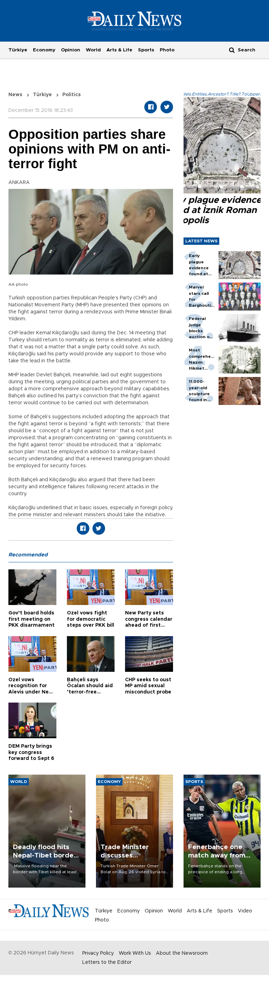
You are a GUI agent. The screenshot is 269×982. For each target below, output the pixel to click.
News (15, 94)
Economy (44, 50)
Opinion (70, 50)
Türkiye (17, 50)
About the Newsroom (182, 953)
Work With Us (135, 953)
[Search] (232, 50)
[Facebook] (150, 107)
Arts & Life (119, 50)
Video (245, 911)
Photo (167, 50)
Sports (146, 50)
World (93, 50)
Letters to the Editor (107, 962)
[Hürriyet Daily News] (135, 20)
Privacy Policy (98, 953)
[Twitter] (166, 107)
